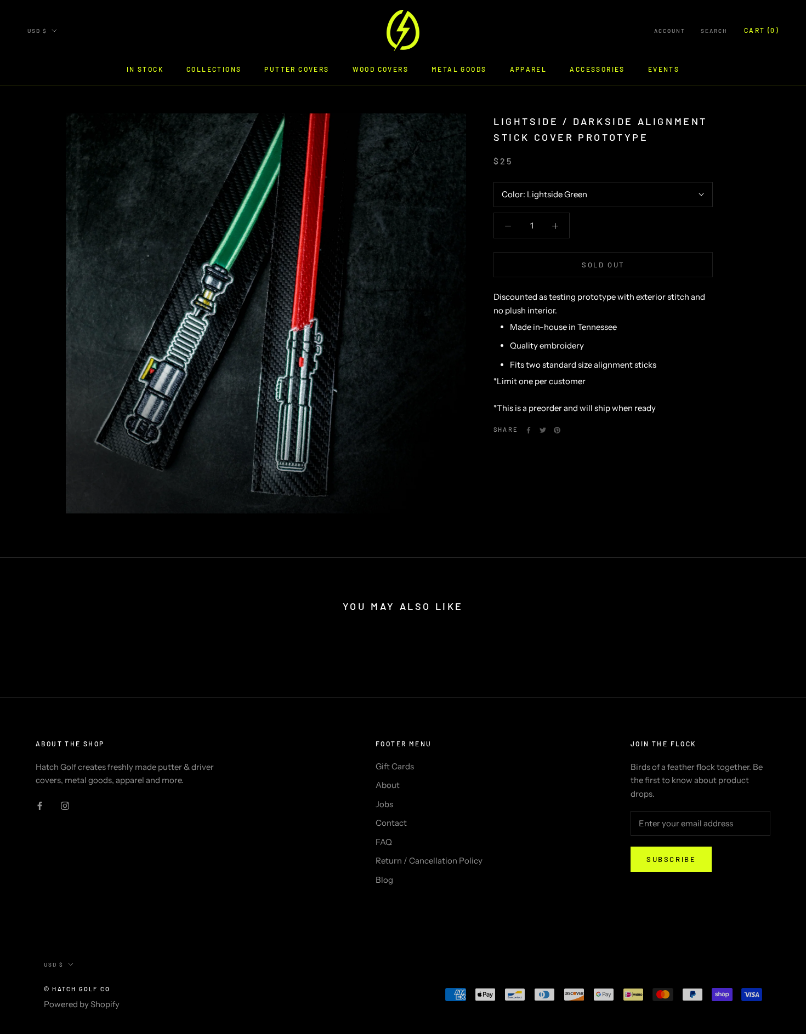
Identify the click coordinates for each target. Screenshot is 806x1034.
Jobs (384, 804)
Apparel (528, 69)
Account (669, 30)
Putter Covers (296, 69)
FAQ (384, 842)
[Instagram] (65, 805)
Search (714, 30)
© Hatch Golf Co (77, 988)
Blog (384, 880)
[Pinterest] (557, 430)
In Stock (145, 69)
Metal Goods (459, 69)
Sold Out (603, 264)
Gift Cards (395, 766)
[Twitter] (543, 430)
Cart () (761, 30)
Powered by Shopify (82, 1004)
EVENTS (663, 69)
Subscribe (671, 859)
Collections (213, 69)
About (388, 785)
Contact (391, 823)
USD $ (37, 30)
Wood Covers (380, 69)
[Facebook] (528, 430)
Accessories (597, 69)
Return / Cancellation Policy (429, 860)
